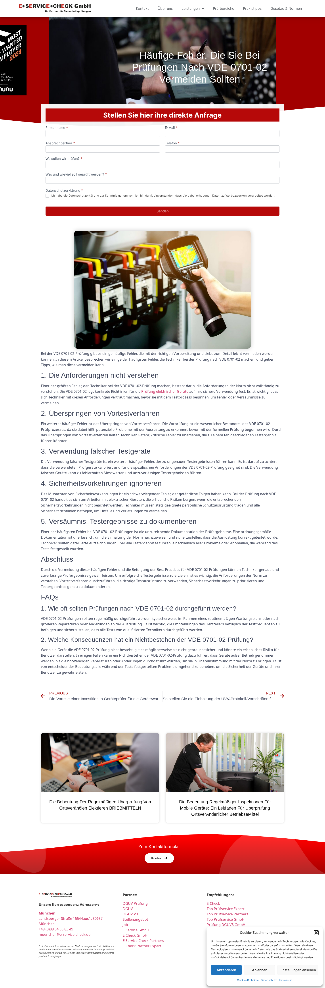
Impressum (285, 980)
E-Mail (171, 128)
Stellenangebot (135, 919)
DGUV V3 (130, 914)
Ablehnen (259, 970)
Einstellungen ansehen (298, 970)
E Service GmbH (136, 930)
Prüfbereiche (223, 8)
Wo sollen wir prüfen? (64, 159)
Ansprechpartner (60, 143)
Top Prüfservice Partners (227, 914)
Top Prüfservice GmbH (226, 919)
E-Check (213, 903)
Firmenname (57, 128)
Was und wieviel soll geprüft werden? (76, 174)
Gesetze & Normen (286, 8)
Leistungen (191, 8)
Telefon (172, 143)
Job (125, 924)
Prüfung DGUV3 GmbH (226, 924)
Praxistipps (252, 8)
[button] (316, 932)
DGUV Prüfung (135, 903)
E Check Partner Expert (142, 946)
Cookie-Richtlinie (248, 980)
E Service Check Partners (143, 940)
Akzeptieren (226, 970)
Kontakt (142, 8)
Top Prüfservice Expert (226, 908)
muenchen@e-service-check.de (64, 934)
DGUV (128, 908)
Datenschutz (269, 980)
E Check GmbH (135, 935)
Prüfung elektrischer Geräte (164, 391)
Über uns (165, 8)
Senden (163, 211)
